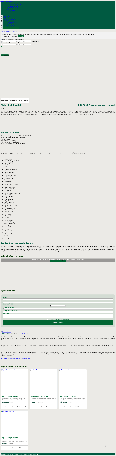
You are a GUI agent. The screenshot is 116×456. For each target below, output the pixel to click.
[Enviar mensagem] (38, 41)
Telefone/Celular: (8, 304)
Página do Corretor (25, 358)
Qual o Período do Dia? (10, 310)
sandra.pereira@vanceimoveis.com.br (11, 358)
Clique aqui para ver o (58, 261)
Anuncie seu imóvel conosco (10, 28)
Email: (5, 301)
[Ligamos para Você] (1, 22)
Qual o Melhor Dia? (9, 307)
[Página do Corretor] (6, 332)
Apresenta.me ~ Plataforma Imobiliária (26, 454)
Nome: (5, 297)
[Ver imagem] (58, 47)
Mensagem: (7, 313)
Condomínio (7, 243)
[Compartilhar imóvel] (1, 46)
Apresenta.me (2, 454)
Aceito (21, 36)
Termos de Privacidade (10, 36)
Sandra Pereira (5, 333)
